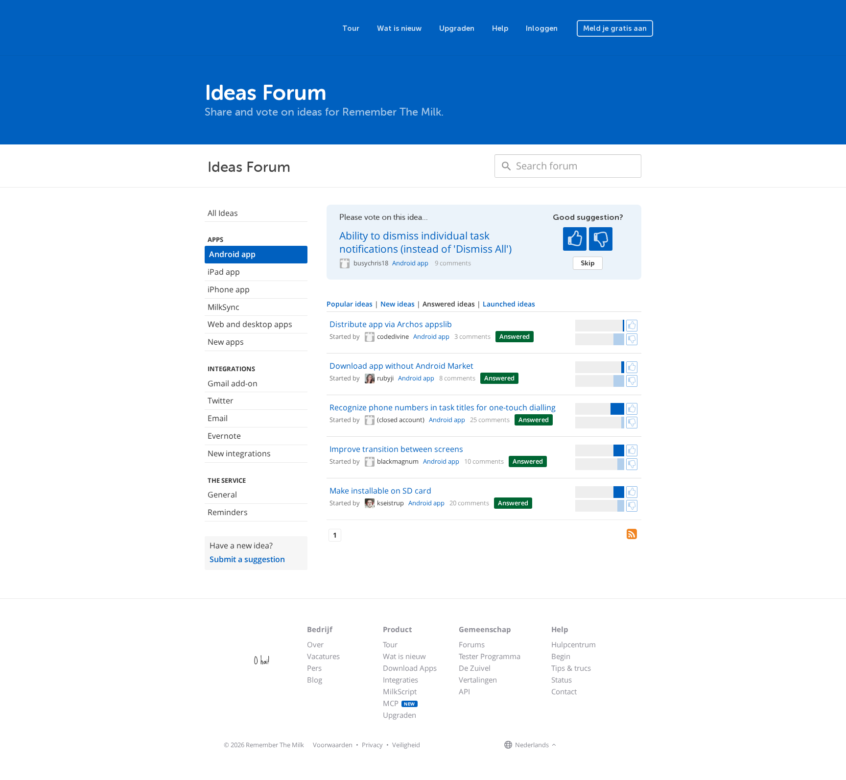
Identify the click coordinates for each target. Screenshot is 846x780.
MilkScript (400, 691)
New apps (226, 341)
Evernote (224, 435)
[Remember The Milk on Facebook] (573, 745)
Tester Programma (489, 656)
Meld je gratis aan (615, 28)
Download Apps (410, 668)
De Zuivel (475, 668)
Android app (232, 254)
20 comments (469, 502)
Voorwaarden (332, 744)
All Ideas (223, 213)
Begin (560, 656)
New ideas (398, 303)
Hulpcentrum (573, 644)
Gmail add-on (233, 383)
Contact (564, 691)
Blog (314, 680)
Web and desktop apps (250, 324)
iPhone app (229, 289)
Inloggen (542, 28)
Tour (350, 28)
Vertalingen (478, 680)
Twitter (221, 400)
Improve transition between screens (396, 449)
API (464, 691)
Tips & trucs (571, 668)
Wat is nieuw (399, 28)
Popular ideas (351, 303)
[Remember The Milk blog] (599, 745)
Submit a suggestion (247, 559)
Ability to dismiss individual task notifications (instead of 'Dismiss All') (425, 242)
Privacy (372, 744)
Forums (472, 644)
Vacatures (323, 656)
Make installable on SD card (380, 490)
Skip (588, 263)
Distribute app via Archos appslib (390, 324)
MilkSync (223, 307)
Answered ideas (450, 303)
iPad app (224, 271)
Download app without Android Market (401, 365)
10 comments (484, 461)
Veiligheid (406, 744)
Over (315, 644)
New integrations (239, 453)
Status (561, 680)
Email (218, 418)
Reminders (228, 512)
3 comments (472, 336)
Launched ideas (509, 303)
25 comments (490, 419)
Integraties (400, 680)
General (222, 494)
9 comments (453, 263)
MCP (399, 703)
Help (500, 28)
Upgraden (456, 28)
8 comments (457, 378)
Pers (314, 668)
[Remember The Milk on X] (586, 745)
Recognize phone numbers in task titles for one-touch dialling (442, 407)
